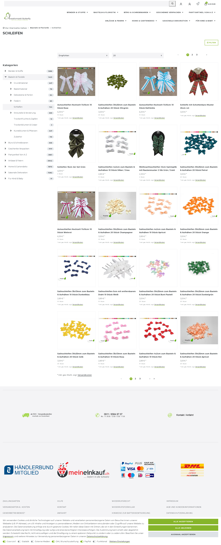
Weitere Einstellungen (119, 541)
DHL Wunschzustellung (67, 541)
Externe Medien (42, 541)
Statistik (25, 541)
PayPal (87, 541)
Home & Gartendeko (143, 21)
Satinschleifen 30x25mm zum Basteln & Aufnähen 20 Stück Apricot (199, 355)
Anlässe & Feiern (114, 21)
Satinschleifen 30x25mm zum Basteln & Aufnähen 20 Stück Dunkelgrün (199, 293)
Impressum (172, 501)
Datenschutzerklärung (179, 513)
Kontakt (61, 507)
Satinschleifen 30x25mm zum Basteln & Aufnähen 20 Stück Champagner (117, 231)
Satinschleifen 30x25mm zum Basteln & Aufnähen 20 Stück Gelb (76, 355)
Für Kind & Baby (205, 21)
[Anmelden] (181, 4)
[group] (199, 81)
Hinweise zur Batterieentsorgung (131, 513)
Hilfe (60, 501)
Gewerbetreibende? (14, 513)
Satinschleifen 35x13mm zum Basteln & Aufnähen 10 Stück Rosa (116, 355)
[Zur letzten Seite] (154, 379)
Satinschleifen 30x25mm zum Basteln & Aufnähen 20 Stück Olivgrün (117, 106)
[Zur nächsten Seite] (203, 55)
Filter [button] (212, 43)
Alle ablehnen (183, 528)
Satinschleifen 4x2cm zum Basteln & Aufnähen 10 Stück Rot (157, 355)
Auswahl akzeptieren (183, 534)
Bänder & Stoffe (76, 12)
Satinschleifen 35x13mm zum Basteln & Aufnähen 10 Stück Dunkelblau (75, 293)
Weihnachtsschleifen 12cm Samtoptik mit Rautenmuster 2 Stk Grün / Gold (158, 168)
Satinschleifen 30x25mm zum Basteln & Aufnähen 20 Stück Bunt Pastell (158, 293)
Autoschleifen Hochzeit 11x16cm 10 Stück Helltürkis (156, 106)
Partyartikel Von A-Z (201, 12)
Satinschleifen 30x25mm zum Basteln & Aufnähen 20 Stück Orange (199, 231)
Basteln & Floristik (105, 12)
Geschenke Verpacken (168, 12)
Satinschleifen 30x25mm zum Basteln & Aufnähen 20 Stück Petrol (199, 168)
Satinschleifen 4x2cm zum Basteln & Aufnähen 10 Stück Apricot (157, 231)
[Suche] (172, 3)
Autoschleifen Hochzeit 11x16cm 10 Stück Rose (74, 106)
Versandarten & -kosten (16, 507)
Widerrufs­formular (123, 507)
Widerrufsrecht (121, 501)
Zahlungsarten (11, 501)
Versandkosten (77, 118)
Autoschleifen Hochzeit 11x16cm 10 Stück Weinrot (74, 231)
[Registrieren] (190, 4)
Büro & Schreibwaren (136, 12)
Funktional (102, 541)
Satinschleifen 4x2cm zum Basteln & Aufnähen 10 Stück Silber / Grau (116, 168)
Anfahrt (62, 513)
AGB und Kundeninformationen (183, 507)
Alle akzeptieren (183, 522)
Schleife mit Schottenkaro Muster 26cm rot (197, 106)
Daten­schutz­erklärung (97, 536)
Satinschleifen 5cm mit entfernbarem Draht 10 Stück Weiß (117, 293)
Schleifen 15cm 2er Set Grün (71, 167)
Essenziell (11, 541)
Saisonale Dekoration (175, 21)
